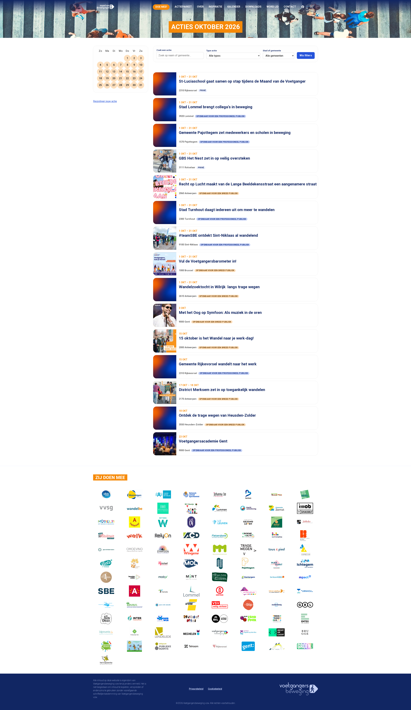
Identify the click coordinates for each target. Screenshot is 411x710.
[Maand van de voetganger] (105, 10)
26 (107, 85)
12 (107, 71)
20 (113, 78)
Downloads (253, 6)
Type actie (211, 51)
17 (140, 71)
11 (100, 71)
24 (140, 78)
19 (107, 78)
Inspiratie (215, 6)
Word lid (273, 6)
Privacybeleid (196, 689)
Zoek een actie (163, 50)
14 (120, 71)
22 (127, 78)
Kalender (233, 6)
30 (134, 85)
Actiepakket (183, 6)
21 (120, 78)
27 (113, 85)
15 (127, 71)
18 (100, 78)
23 (134, 78)
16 (134, 71)
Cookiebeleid (215, 689)
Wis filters (306, 55)
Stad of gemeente (272, 51)
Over (200, 6)
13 (113, 71)
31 (140, 85)
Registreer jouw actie (105, 101)
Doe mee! (161, 6)
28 (120, 85)
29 (127, 85)
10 (140, 64)
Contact (290, 6)
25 (100, 85)
